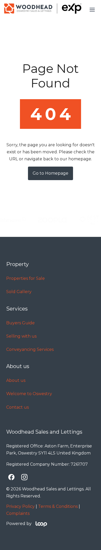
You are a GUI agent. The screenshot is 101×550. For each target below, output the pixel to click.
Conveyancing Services (30, 349)
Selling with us (21, 336)
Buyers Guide (20, 322)
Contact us (17, 407)
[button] (92, 9)
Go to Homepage (50, 173)
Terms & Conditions (58, 506)
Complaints (18, 513)
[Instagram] (24, 477)
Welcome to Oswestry (29, 393)
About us (15, 380)
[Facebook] (11, 477)
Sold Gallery (19, 291)
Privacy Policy (20, 506)
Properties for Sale (25, 278)
